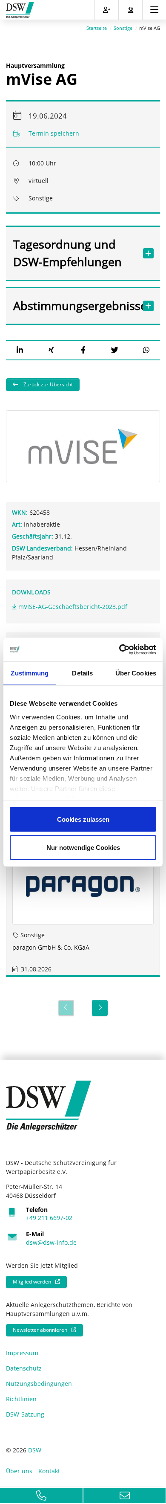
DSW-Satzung (25, 1414)
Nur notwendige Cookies (83, 847)
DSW (34, 1450)
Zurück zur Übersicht (47, 384)
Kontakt (49, 1471)
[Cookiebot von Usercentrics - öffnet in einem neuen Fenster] (119, 649)
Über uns (19, 1471)
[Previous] (66, 1008)
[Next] (100, 1008)
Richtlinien (21, 1399)
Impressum (22, 1353)
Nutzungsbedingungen (39, 1383)
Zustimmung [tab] (30, 673)
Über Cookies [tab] (135, 673)
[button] (20, 350)
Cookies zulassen (83, 819)
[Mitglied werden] (106, 10)
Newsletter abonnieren (40, 1329)
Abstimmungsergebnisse (74, 305)
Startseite (96, 28)
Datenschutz (24, 1368)
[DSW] (48, 1105)
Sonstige (123, 28)
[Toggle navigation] (154, 10)
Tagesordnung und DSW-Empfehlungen (67, 253)
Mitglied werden (32, 1281)
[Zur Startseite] (20, 10)
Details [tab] (82, 673)
